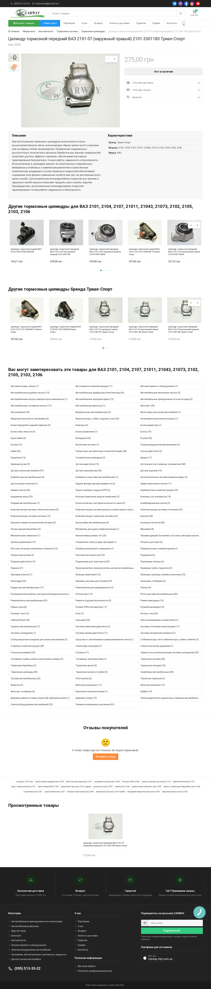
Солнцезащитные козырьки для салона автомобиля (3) (39, 639)
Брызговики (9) (18, 438)
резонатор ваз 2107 (102, 786)
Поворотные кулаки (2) (22, 555)
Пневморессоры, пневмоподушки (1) (159, 548)
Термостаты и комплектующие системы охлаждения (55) (169, 652)
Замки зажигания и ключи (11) (155, 483)
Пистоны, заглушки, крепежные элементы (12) (34, 548)
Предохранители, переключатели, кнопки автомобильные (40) (107, 568)
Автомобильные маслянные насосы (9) (160, 392)
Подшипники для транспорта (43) (93, 561)
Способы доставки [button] (142, 82)
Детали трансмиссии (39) (89, 470)
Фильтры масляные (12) (152, 685)
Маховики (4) (147, 529)
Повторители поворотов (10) (90, 555)
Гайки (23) (16, 451)
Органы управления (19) (23, 542)
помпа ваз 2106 (122, 786)
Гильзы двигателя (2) (151, 451)
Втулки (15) (16, 444)
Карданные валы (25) (22, 496)
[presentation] (108, 59)
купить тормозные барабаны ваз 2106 (182, 786)
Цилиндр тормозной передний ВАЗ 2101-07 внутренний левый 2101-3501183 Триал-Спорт (143, 329)
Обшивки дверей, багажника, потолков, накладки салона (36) (171, 535)
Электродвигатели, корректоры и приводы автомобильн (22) (171, 698)
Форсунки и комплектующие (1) (92, 691)
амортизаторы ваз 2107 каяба (110, 791)
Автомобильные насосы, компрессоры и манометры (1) (39, 399)
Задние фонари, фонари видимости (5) (95, 483)
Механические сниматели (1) (25, 535)
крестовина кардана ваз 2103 (49, 781)
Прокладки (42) (18, 581)
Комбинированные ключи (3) (155, 503)
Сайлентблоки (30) (20, 620)
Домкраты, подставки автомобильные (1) (97, 477)
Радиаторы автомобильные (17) (27, 587)
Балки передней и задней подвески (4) (30, 425)
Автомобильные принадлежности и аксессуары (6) (166, 399)
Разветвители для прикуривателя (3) (94, 587)
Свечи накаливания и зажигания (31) (159, 620)
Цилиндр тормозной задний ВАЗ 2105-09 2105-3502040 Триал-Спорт (65, 329)
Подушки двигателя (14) (23, 561)
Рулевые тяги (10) (20, 613)
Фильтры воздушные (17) (88, 685)
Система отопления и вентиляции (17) (159, 626)
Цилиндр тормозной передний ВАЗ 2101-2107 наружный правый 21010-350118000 (105, 251)
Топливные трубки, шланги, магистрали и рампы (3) (37, 659)
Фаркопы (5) (17, 685)
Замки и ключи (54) (20, 490)
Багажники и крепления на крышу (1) (159, 418)
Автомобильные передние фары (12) (95, 399)
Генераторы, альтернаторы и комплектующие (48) (101, 451)
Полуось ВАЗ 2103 (130, 781)
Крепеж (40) (146, 516)
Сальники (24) (83, 620)
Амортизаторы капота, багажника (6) (30, 418)
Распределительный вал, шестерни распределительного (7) (41, 594)
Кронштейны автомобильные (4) (92, 522)
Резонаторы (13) (84, 594)
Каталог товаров (24, 23)
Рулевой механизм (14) (152, 607)
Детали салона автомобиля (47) (27, 470)
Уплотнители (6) (84, 678)
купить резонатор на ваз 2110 (156, 781)
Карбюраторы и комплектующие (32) (159, 490)
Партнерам (69, 23)
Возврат (98, 23)
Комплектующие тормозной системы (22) (97, 516)
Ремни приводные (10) (152, 600)
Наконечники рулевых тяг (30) (91, 535)
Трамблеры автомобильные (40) (157, 672)
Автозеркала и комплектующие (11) (94, 386)
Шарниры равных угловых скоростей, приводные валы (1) (40, 698)
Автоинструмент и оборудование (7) (159, 386)
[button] (101, 270)
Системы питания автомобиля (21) (158, 633)
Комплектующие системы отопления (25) (161, 509)
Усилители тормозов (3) (152, 678)
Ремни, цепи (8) (19, 607)
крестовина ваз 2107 (55, 791)
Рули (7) (80, 613)
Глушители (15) (18, 457)
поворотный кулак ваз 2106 (80, 791)
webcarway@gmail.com (47, 3)
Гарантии (141, 23)
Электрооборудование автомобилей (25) (32, 704)
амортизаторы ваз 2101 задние (76, 786)
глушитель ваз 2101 (32, 791)
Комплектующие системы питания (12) (30, 516)
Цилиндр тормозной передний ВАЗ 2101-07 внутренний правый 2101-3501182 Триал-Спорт (183, 329)
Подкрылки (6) (147, 555)
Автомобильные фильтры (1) (90, 405)
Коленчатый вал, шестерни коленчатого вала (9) (100, 503)
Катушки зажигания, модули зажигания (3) (97, 496)
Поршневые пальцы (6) (152, 561)
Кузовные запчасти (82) (152, 522)
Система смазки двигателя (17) (92, 633)
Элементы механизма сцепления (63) (95, 704)
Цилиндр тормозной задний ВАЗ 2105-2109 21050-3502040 (26, 250)
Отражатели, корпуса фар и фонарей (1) (96, 542)
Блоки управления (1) (87, 431)
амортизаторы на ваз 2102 (175, 791)
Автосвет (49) (147, 405)
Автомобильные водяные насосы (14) (30, 392)
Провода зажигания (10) (88, 574)
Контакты (172, 23)
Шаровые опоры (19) (86, 698)
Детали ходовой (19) (151, 470)
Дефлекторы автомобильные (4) (27, 477)
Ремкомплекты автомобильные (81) (29, 600)
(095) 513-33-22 (22, 3)
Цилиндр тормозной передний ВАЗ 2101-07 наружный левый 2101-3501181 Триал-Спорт (103, 329)
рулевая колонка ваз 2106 (107, 781)
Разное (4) (145, 587)
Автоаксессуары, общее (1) (25, 386)
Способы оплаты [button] (141, 90)
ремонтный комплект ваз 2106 (146, 786)
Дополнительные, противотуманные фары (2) (163, 477)
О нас (84, 23)
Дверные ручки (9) (20, 464)
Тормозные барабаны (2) (23, 665)
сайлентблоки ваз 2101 (184, 781)
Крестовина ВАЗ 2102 (48, 786)
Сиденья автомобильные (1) (25, 626)
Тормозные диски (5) (86, 665)
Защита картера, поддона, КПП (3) (93, 490)
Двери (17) (146, 457)
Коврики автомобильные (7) (25, 503)
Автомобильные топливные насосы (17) (31, 405)
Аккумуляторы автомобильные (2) (93, 412)
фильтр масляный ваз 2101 (79, 781)
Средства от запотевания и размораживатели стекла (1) (104, 639)
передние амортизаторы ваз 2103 (143, 791)
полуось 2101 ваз (24, 781)
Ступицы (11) (82, 652)
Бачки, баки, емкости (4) (23, 431)
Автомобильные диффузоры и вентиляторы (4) (100, 392)
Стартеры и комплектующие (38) (27, 646)
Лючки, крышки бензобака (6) (26, 529)
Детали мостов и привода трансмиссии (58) (162, 464)
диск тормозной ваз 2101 (23, 786)
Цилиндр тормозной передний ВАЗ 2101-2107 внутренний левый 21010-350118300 (184, 251)
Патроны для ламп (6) (151, 542)
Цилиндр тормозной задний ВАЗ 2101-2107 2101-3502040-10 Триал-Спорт (144, 251)
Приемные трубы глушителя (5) (156, 568)
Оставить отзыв (105, 756)
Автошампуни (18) (20, 412)
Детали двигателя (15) (87, 464)
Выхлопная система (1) (87, 444)
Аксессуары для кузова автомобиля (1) (160, 412)
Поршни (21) (17, 568)
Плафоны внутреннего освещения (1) (95, 548)
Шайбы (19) (146, 691)
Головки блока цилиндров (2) (90, 457)
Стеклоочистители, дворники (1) (156, 646)
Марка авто (50, 23)
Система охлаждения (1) (23, 633)
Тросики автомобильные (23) (25, 678)
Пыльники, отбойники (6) (153, 581)
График (156, 23)
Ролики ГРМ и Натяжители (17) (91, 607)
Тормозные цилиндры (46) (24, 672)
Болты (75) (145, 431)
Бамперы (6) (82, 425)
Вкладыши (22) (83, 438)
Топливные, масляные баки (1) (91, 659)
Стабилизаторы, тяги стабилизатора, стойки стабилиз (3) (169, 639)
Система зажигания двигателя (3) (93, 626)
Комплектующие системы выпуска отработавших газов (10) (106, 509)
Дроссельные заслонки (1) (24, 483)
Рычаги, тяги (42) (149, 613)
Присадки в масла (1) (21, 574)
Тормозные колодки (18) (152, 665)
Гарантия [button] (137, 97)
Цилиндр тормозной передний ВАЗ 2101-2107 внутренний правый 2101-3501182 (64, 251)
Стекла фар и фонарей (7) (89, 646)
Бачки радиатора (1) (150, 425)
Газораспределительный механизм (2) (160, 444)
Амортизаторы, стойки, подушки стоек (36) (97, 418)
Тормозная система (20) (152, 659)
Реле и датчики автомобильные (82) (159, 594)
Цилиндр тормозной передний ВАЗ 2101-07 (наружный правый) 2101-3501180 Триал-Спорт (105, 844)
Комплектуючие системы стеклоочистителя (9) (35, 509)
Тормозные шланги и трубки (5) (92, 672)
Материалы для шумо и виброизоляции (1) (97, 529)
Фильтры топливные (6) (23, 691)
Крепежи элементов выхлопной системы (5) (33, 522)
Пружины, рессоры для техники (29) (94, 581)
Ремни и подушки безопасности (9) (93, 600)
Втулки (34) (146, 438)
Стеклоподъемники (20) (23, 652)
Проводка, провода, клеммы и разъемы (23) (162, 574)
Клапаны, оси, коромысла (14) (155, 496)
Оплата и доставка (119, 23)
